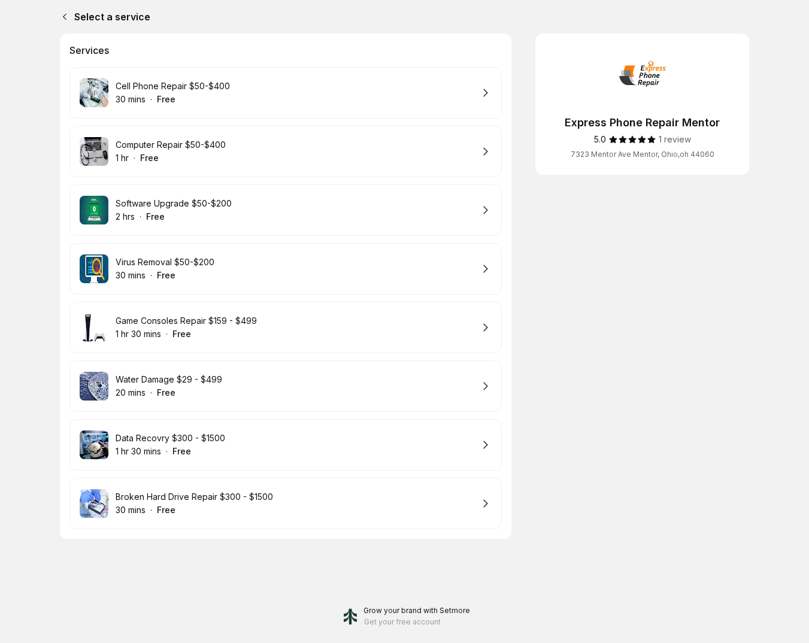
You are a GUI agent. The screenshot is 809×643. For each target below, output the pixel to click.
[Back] (62, 16)
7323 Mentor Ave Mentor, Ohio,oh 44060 (642, 154)
